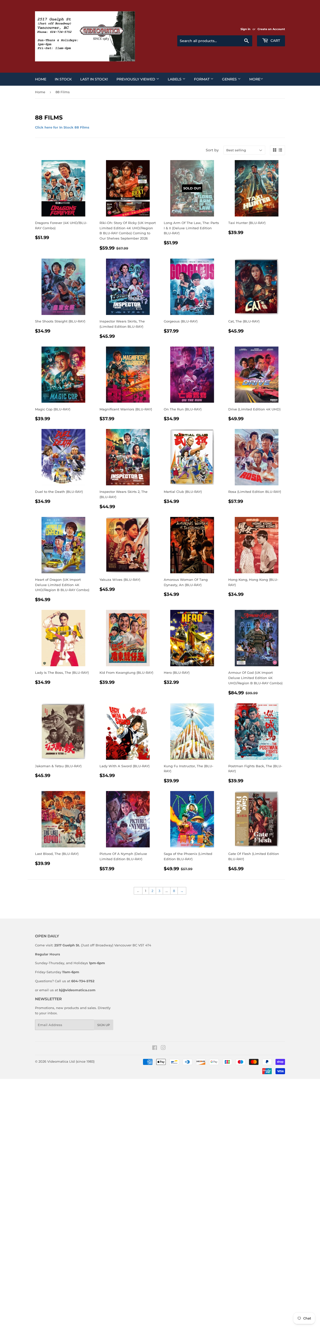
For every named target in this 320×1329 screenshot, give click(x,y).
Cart (275, 40)
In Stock (63, 79)
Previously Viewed (136, 79)
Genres (230, 79)
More (254, 79)
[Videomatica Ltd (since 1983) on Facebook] (154, 1048)
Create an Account (271, 29)
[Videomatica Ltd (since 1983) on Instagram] (163, 1048)
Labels (175, 79)
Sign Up (103, 1025)
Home (40, 79)
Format (202, 79)
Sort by (212, 150)
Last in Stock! (94, 79)
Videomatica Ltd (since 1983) (70, 1061)
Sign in (245, 29)
